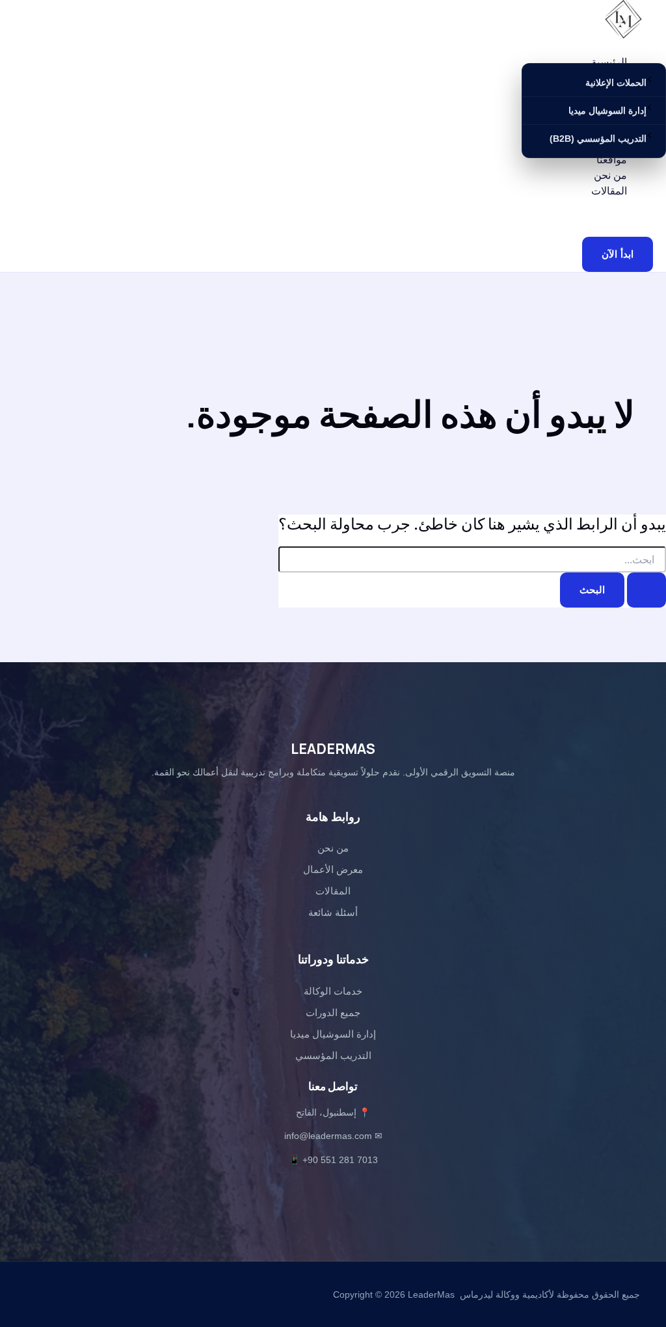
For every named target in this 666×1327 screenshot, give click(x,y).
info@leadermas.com (328, 1136)
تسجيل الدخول (580, 211)
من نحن (610, 174)
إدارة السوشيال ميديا (607, 110)
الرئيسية (609, 61)
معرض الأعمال (333, 869)
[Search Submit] (646, 590)
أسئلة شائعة (333, 912)
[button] (617, 255)
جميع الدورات (333, 1012)
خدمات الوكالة (333, 991)
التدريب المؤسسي (333, 1055)
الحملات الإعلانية (615, 82)
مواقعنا (611, 159)
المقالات (609, 190)
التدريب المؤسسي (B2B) (598, 138)
